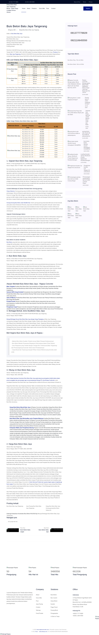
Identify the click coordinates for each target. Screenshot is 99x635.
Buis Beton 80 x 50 (28, 140)
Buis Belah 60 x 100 (27, 152)
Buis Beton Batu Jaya (12, 39)
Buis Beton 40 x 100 (27, 133)
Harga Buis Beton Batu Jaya (14, 44)
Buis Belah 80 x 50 (28, 154)
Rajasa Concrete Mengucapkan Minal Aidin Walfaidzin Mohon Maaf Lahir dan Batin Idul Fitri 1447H (86, 86)
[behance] (62, 521)
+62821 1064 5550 (78, 615)
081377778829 (79, 33)
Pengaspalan (54, 613)
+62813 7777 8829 (78, 613)
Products (34, 8)
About (28, 8)
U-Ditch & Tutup (55, 616)
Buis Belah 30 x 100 (27, 146)
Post (47, 8)
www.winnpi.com (43, 631)
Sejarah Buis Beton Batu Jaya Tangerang (18, 37)
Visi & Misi (42, 8)
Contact (53, 8)
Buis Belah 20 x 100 (27, 144)
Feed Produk (39, 613)
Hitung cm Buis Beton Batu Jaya (15, 42)
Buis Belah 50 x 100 (27, 150)
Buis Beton (54, 594)
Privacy (90, 2)
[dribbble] (60, 521)
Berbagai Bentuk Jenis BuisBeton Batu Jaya (19, 40)
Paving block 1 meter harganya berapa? (87, 101)
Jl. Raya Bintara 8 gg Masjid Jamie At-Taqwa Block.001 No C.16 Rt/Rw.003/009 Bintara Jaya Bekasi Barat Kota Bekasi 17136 (82, 602)
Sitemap (38, 610)
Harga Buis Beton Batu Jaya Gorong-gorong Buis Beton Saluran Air (53, 508)
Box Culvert (54, 598)
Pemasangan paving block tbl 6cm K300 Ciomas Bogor (86, 180)
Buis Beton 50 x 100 (27, 136)
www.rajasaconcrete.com (43, 629)
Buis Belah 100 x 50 (27, 156)
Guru (36, 631)
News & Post (77, 2)
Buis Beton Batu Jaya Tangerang (15, 506)
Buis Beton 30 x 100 (27, 131)
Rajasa (88, 8)
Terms (84, 2)
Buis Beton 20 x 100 (27, 129)
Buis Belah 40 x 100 (27, 148)
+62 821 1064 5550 (29, 2)
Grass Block (54, 601)
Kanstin (53, 604)
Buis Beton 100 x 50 (27, 142)
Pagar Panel (54, 607)
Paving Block (54, 610)
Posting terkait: (11, 46)
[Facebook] (55, 521)
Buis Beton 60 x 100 (27, 138)
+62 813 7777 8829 (13, 2)
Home (23, 8)
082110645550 (79, 40)
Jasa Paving (39, 604)
